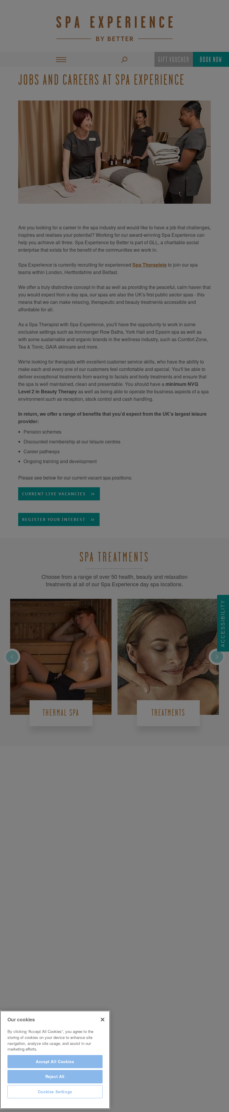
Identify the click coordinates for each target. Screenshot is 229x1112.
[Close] (102, 1019)
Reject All (55, 1076)
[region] (55, 1060)
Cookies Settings (55, 1091)
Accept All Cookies (55, 1061)
